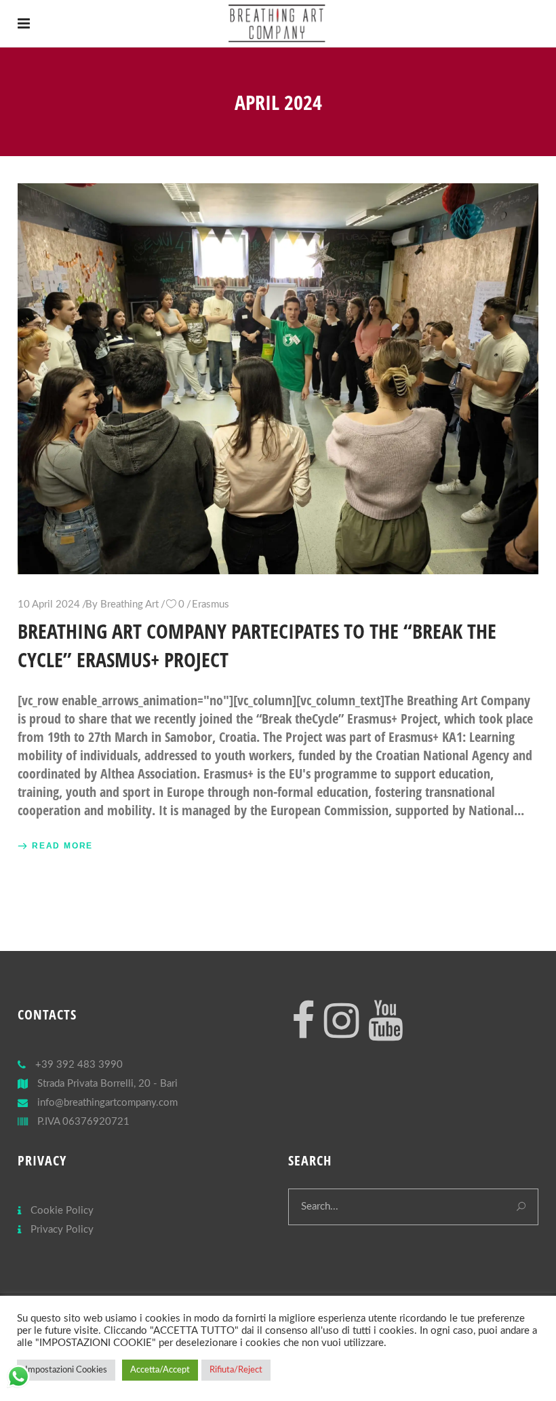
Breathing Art (129, 604)
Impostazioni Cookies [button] (66, 1370)
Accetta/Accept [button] (160, 1370)
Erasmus (210, 604)
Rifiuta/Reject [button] (236, 1370)
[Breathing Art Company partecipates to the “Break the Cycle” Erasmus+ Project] (278, 378)
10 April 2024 (49, 604)
